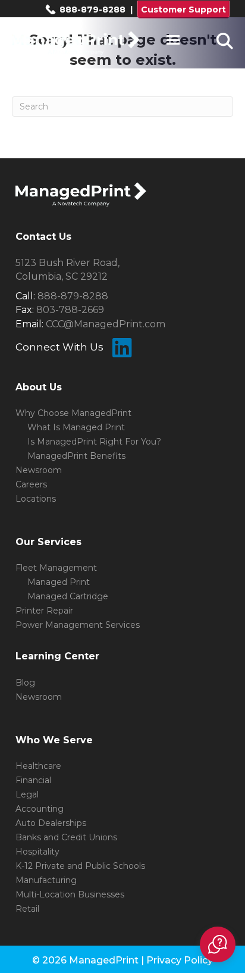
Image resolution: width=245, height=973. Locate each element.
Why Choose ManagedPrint (73, 413)
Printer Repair (44, 610)
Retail (27, 908)
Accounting (39, 808)
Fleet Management (56, 567)
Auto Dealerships (50, 823)
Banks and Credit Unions (66, 837)
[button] (218, 944)
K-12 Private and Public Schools (80, 866)
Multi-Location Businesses (69, 894)
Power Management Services (77, 625)
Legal (27, 794)
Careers (31, 484)
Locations (35, 498)
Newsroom (38, 470)
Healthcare (38, 766)
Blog (25, 682)
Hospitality (37, 851)
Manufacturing (46, 880)
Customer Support (183, 9)
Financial (33, 780)
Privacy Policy (179, 960)
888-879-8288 (91, 9)
